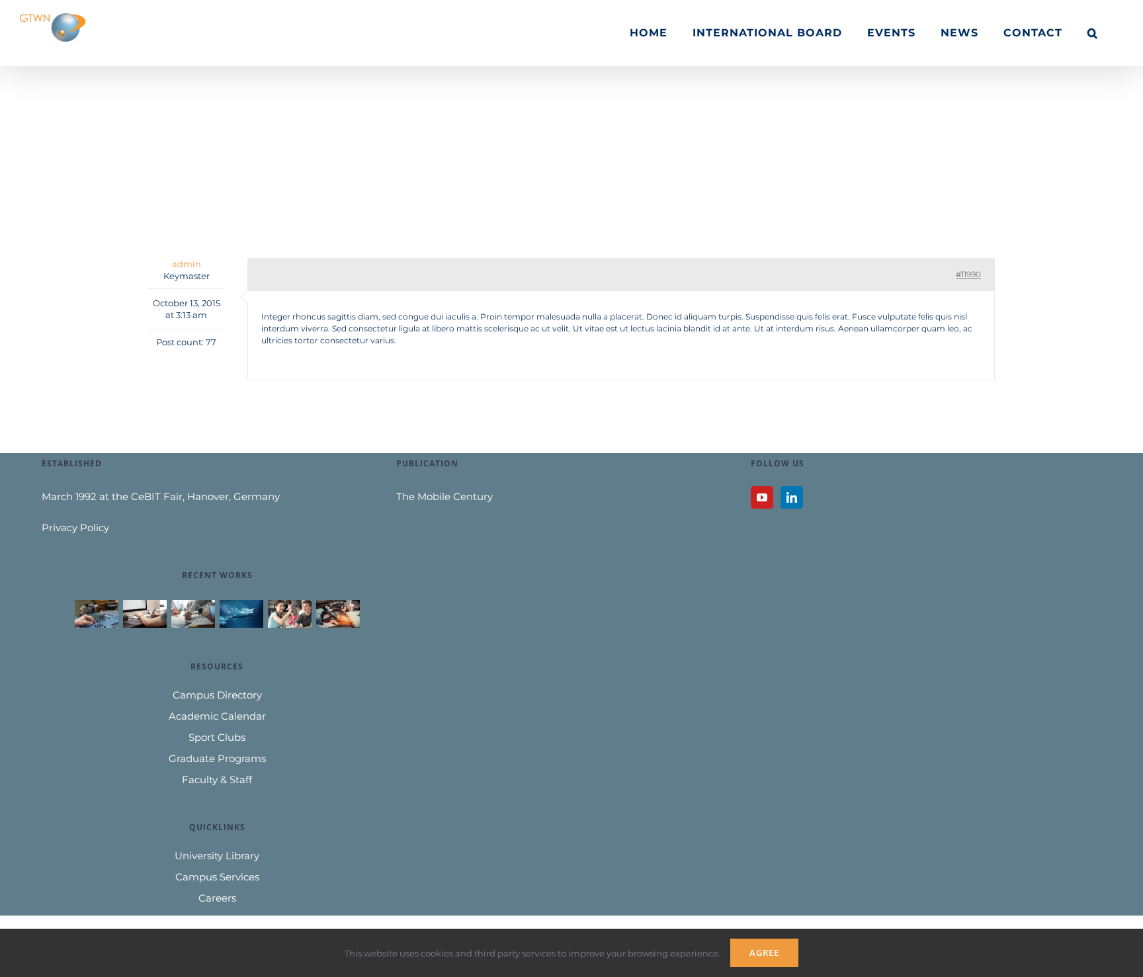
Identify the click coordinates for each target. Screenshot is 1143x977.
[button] (1092, 33)
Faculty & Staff (217, 779)
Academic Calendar (217, 716)
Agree (764, 952)
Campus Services (217, 877)
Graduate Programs (217, 758)
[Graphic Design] (144, 614)
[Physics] (337, 614)
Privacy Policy (75, 527)
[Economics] (193, 614)
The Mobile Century (444, 496)
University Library (217, 855)
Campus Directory (217, 695)
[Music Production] (96, 614)
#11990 (968, 274)
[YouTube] (762, 497)
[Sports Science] (241, 614)
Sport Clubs (217, 737)
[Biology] (289, 614)
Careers (217, 898)
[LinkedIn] (792, 497)
